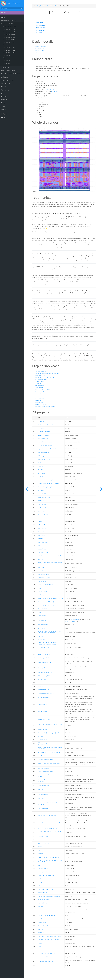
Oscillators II (41, 929)
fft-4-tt (40, 521)
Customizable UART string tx (46, 602)
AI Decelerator (42, 549)
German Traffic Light (44, 497)
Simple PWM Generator (45, 672)
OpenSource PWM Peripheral (46, 480)
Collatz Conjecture (43, 689)
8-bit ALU (41, 686)
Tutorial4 (40, 538)
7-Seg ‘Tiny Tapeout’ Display (46, 605)
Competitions (5, 83)
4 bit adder (41, 683)
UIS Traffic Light (42, 679)
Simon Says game (43, 452)
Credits (3, 109)
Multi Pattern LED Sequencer (46, 651)
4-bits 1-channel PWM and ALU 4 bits (49, 857)
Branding (4, 96)
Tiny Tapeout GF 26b (9, 47)
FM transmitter (39, 398)
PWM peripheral (40, 375)
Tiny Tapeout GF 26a (9, 50)
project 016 (54, 91)
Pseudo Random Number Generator (48, 763)
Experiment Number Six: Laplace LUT (49, 483)
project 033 (50, 89)
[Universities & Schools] (27, 489)
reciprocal (41, 882)
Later (39, 850)
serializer (40, 853)
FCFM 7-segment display (45, 771)
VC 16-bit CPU (42, 507)
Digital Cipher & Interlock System (48, 449)
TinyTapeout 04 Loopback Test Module (49, 936)
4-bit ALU (41, 466)
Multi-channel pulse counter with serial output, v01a (50, 563)
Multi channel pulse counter (43, 392)
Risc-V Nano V (42, 511)
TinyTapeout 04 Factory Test (46, 425)
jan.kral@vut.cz (75, 619)
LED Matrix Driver (43, 581)
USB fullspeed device (41, 379)
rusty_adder (41, 966)
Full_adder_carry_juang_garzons (47, 828)
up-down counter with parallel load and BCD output (50, 860)
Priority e (40, 906)
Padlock (40, 612)
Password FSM (42, 903)
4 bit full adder (42, 704)
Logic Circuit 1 (42, 756)
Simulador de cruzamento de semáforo (50, 823)
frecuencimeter (42, 911)
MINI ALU (40, 789)
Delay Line (41, 567)
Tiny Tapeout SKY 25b (9, 37)
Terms (3, 106)
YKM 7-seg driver (43, 456)
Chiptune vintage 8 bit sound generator (47, 373)
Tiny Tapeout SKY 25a (9, 40)
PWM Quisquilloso (43, 794)
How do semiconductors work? (11, 74)
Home (4, 12)
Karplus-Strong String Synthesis (47, 487)
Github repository (40, 46)
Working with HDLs (7, 80)
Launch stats (39, 23)
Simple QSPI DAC (43, 943)
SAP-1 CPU (41, 559)
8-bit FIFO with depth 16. (45, 584)
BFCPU (40, 545)
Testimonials (39, 29)
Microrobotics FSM (43, 785)
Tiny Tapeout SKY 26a (9, 34)
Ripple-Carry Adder (43, 574)
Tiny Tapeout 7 (7, 60)
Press (3, 103)
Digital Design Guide (8, 70)
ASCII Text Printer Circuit (45, 662)
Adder (39, 840)
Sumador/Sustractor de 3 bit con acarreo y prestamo (50, 725)
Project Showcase (40, 30)
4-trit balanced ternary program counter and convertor (50, 832)
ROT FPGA (38, 400)
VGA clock (41, 428)
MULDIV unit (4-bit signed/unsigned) (49, 896)
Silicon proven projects (9, 27)
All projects (39, 32)
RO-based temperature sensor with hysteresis (48, 780)
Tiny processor (39, 383)
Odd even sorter (43, 438)
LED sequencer (40, 402)
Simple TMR (41, 950)
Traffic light (41, 535)
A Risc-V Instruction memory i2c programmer (47, 803)
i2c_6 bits (41, 919)
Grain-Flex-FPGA (40, 385)
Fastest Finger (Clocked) (45, 926)
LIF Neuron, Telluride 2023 (46, 961)
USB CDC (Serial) (43, 514)
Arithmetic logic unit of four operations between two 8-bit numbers (49, 631)
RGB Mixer (41, 469)
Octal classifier (42, 892)
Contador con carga (44, 868)
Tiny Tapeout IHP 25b (9, 42)
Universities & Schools (8, 20)
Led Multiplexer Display (45, 577)
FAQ (2, 93)
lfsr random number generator (47, 915)
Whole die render (40, 27)
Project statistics (40, 25)
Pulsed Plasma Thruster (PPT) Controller (50, 556)
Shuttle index (39, 53)
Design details (39, 22)
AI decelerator (39, 387)
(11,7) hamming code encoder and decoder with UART (51, 743)
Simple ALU (41, 932)
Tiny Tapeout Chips (7, 24)
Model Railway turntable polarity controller (51, 598)
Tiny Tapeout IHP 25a (9, 45)
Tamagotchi (41, 639)
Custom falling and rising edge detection (50, 733)
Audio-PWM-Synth (43, 494)
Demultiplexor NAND (44, 719)
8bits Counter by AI (43, 615)
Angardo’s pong (42, 739)
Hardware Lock (42, 729)
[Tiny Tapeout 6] (101, 489)
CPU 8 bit (40, 798)
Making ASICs (5, 77)
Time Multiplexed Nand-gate (46, 889)
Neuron (40, 846)
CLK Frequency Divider (45, 676)
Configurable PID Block (44, 459)
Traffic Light (41, 595)
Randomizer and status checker (45, 406)
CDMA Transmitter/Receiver (46, 875)
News (3, 17)
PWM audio (41, 463)
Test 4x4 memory (43, 624)
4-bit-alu (40, 736)
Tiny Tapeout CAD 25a (9, 52)
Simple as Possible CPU (42, 390)
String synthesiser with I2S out (44, 377)
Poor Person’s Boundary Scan (46, 953)
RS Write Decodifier (44, 899)
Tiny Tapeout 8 (7, 58)
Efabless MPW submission (43, 51)
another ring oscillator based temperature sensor (50, 775)
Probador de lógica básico (46, 957)
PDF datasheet (39, 48)
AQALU (40, 946)
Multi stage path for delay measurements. (50, 658)
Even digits (41, 532)
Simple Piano (39, 394)
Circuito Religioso (43, 711)
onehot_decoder (43, 872)
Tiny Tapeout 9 (7, 55)
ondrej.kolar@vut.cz (71, 621)
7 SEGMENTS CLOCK (44, 647)
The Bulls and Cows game (46, 442)
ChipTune (40, 476)
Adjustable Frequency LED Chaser (48, 939)
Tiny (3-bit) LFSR (43, 552)
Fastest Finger (42, 922)
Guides (3, 87)
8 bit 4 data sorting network (46, 693)
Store (4, 117)
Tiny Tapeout (41, 6)
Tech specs (5, 90)
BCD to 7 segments (43, 697)
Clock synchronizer (41, 404)
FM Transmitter (42, 620)
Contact (4, 100)
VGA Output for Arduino (45, 445)
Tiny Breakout (39, 381)
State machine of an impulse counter (49, 752)
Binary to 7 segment (44, 843)
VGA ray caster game (41, 371)
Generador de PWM (44, 654)
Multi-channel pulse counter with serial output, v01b (50, 748)
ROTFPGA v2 (41, 628)
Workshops (5, 67)
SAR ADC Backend (43, 768)
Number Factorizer (43, 435)
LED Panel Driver (43, 525)
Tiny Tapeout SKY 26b (9, 32)
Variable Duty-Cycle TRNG (45, 759)
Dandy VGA (41, 500)
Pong (36, 396)
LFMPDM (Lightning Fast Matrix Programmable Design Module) (47, 643)
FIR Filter (40, 636)
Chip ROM (41, 421)
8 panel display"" (43, 591)
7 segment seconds (44, 431)
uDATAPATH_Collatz (43, 836)
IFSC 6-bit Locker (43, 808)
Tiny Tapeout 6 (7, 63)
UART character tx (43, 608)
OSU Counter (42, 528)
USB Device (41, 490)
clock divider (42, 879)
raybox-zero (41, 473)
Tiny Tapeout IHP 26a (9, 29)
